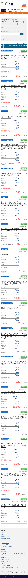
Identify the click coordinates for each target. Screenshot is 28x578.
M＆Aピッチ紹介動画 (6, 561)
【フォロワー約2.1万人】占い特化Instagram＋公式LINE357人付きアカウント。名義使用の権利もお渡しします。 (14, 203)
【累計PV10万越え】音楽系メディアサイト (14, 308)
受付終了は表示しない (23, 43)
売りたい (4, 532)
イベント (4, 563)
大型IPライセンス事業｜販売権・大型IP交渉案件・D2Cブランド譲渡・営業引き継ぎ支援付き (13, 87)
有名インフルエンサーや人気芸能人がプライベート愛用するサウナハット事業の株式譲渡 (13, 445)
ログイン (24, 6)
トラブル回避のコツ (6, 544)
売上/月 (6, 45)
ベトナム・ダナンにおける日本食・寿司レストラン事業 (13, 117)
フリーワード (16, 31)
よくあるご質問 (5, 543)
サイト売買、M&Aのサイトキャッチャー (8, 15)
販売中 (24, 50)
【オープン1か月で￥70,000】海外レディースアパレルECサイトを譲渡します (14, 229)
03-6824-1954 (12, 9)
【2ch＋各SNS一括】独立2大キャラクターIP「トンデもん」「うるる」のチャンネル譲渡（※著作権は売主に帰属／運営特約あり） (14, 147)
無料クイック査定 (6, 538)
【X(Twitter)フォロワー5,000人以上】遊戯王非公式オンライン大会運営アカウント (13, 418)
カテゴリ (3, 27)
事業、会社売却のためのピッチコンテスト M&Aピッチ (14, 13)
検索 (22, 34)
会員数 (2, 19)
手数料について (5, 536)
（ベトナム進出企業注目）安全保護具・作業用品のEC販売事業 (13, 392)
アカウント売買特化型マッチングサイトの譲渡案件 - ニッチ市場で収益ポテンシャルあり (13, 506)
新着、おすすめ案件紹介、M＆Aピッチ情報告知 (13, 567)
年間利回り (15, 45)
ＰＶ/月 (20, 45)
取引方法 (3, 31)
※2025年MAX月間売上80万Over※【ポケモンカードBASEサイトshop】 (14, 174)
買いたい (4, 534)
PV (13, 21)
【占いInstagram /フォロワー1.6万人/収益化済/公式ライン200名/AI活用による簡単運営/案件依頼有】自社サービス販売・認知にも (14, 335)
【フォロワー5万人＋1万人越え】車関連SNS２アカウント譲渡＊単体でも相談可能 (14, 475)
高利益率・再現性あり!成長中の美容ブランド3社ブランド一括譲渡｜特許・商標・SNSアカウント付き (14, 283)
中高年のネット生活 (7, 254)
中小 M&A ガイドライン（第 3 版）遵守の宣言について (14, 554)
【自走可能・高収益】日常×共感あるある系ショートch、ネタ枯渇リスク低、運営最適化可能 (14, 57)
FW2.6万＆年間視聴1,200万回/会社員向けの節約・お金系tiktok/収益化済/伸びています (13, 363)
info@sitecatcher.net (15, 11)
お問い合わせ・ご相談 (7, 546)
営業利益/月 (10, 45)
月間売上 (4, 23)
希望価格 (16, 19)
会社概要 (4, 551)
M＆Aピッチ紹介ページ (7, 559)
